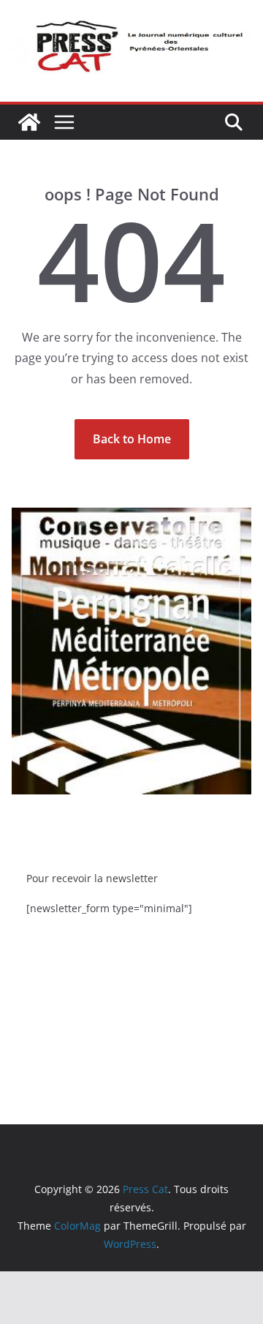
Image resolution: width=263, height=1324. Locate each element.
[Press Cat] (29, 122)
